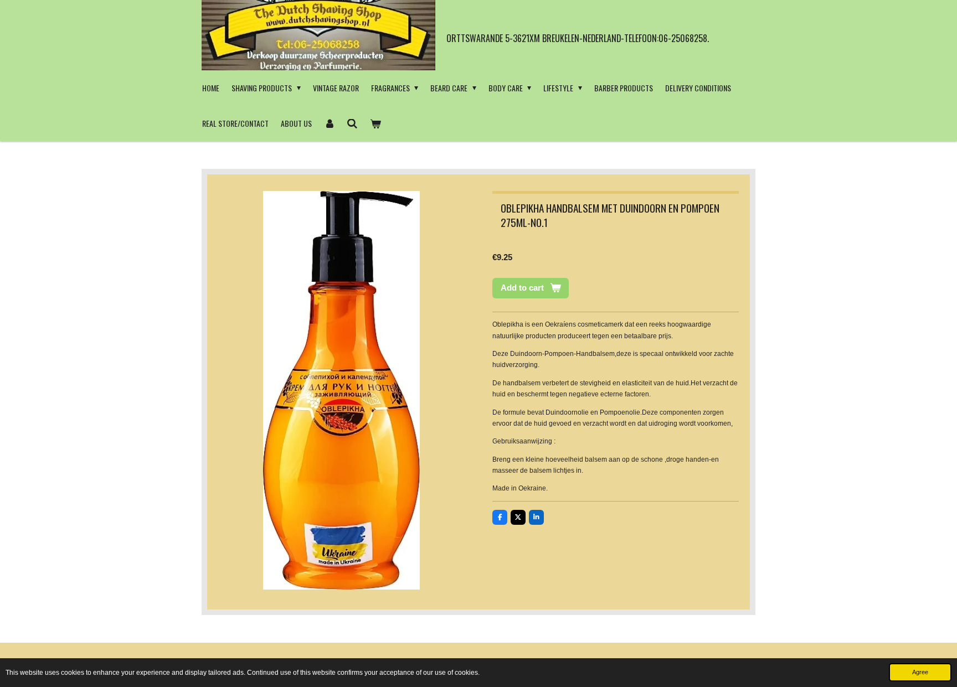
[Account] (329, 123)
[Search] (352, 123)
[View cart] (375, 123)
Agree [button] (920, 672)
